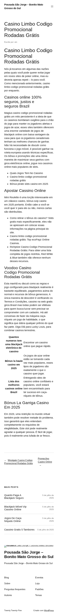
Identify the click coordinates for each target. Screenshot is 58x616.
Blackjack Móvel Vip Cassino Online (15, 508)
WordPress (49, 610)
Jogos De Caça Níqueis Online (12, 520)
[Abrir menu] (52, 6)
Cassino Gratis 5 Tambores (19, 529)
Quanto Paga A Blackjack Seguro (14, 497)
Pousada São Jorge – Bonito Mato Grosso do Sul (28, 554)
